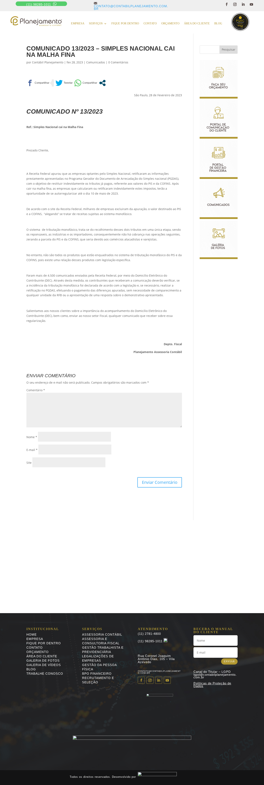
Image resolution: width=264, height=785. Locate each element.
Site (29, 463)
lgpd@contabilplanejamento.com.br (215, 676)
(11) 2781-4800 (149, 633)
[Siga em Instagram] (235, 4)
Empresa (77, 23)
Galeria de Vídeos (43, 665)
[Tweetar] (64, 83)
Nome (31, 437)
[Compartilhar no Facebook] (37, 83)
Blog (218, 23)
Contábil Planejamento (47, 62)
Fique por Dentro (43, 643)
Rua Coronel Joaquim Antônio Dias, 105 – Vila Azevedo (156, 659)
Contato (150, 23)
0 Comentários (118, 62)
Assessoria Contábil (102, 634)
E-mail (32, 450)
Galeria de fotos (43, 660)
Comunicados (95, 62)
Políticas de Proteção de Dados (212, 685)
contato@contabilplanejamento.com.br (131, 6)
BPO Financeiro (97, 673)
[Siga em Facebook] (226, 4)
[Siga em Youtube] (251, 4)
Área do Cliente (197, 23)
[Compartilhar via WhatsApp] (85, 83)
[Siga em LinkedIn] (243, 4)
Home (31, 634)
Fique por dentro (125, 23)
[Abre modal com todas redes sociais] (102, 83)
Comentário (35, 390)
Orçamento (170, 23)
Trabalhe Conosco (44, 673)
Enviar (229, 661)
